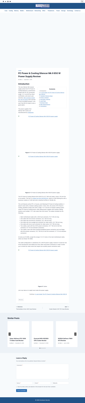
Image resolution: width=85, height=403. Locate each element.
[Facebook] (3, 1)
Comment (20, 365)
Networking (38, 10)
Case (6, 10)
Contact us (77, 10)
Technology (70, 10)
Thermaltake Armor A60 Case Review (26, 308)
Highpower (30, 112)
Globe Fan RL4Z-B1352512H (40, 198)
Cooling (11, 10)
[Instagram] (8, 1)
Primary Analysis (44, 97)
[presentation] (18, 328)
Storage (63, 10)
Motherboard (29, 10)
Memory (16, 10)
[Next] (75, 334)
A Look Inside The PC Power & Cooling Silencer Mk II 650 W (51, 294)
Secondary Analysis (45, 99)
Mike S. (21, 79)
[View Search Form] (82, 1)
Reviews (21, 299)
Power (58, 10)
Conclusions (43, 106)
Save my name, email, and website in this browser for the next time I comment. (37, 386)
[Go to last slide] (10, 334)
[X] (6, 1)
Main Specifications (45, 104)
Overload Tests (44, 102)
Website (55, 383)
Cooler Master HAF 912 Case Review (59, 308)
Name (19, 383)
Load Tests (43, 101)
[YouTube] (10, 1)
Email (37, 383)
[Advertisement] (42, 22)
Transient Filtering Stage (46, 96)
